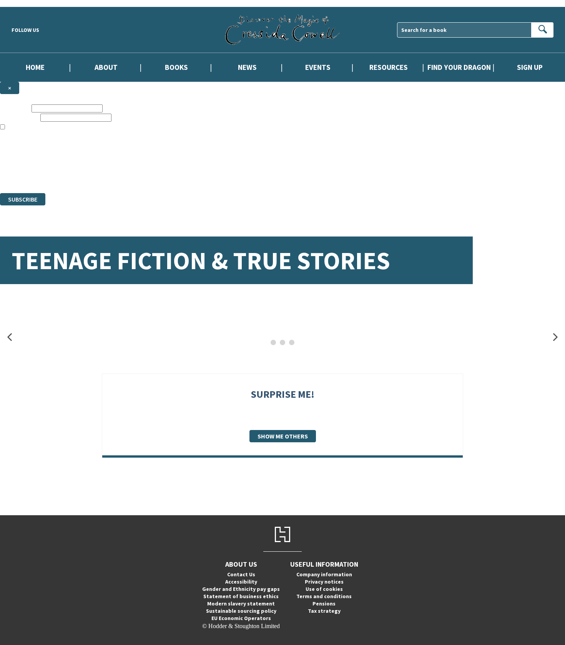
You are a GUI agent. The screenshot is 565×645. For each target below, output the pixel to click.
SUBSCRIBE (22, 199)
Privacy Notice (151, 175)
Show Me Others (283, 436)
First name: (15, 108)
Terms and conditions (324, 596)
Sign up (530, 67)
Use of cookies (324, 588)
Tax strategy (324, 610)
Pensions (324, 603)
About (106, 67)
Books (176, 67)
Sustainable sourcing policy (241, 610)
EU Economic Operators (241, 618)
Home (35, 67)
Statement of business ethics (241, 596)
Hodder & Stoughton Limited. (89, 168)
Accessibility (241, 581)
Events (318, 67)
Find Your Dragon (459, 67)
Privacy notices (324, 581)
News (247, 67)
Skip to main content (25, 3)
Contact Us (241, 574)
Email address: (19, 117)
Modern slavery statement (241, 603)
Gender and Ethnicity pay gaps (241, 588)
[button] (9, 337)
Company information (324, 574)
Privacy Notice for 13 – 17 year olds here (243, 141)
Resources (388, 67)
